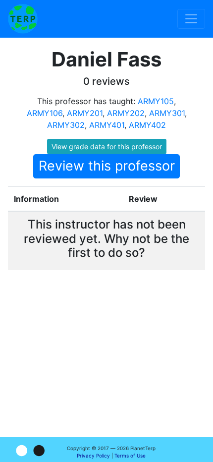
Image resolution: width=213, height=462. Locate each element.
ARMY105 (156, 101)
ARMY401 (106, 125)
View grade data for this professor (107, 146)
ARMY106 (44, 113)
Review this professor (107, 166)
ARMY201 (85, 113)
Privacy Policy (93, 456)
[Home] (23, 19)
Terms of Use (130, 456)
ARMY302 (66, 125)
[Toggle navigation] (191, 19)
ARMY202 (126, 113)
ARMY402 (147, 125)
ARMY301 (167, 113)
